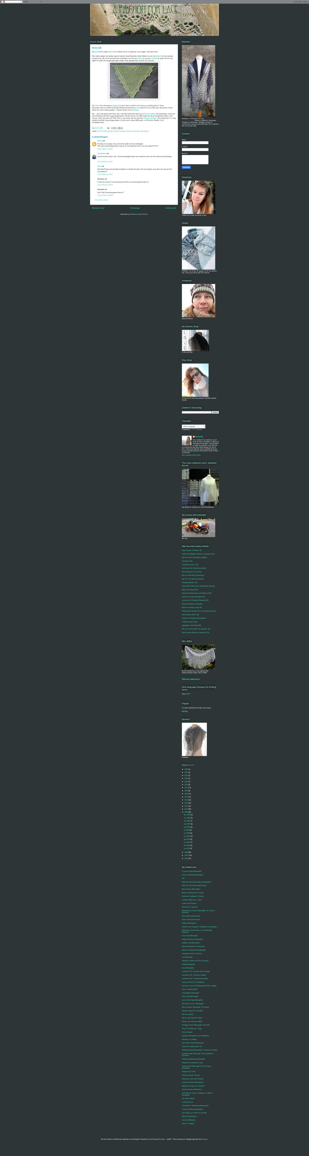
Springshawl (144, 131)
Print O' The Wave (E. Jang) (192, 1029)
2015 (186, 794)
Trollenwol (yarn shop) (189, 622)
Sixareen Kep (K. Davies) (191, 1075)
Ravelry (136, 110)
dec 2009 (187, 815)
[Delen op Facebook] (119, 128)
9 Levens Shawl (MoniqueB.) (192, 871)
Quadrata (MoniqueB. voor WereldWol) (195, 1036)
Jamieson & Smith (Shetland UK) (193, 597)
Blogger (204, 1139)
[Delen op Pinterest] (121, 128)
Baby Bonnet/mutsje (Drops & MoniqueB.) (196, 882)
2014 (186, 797)
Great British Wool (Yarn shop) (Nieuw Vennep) (198, 586)
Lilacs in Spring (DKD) (189, 989)
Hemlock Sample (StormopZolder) (194, 950)
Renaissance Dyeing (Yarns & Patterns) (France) (199, 611)
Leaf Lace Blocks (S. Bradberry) (193, 982)
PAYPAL (185, 711)
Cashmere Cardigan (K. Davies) (193, 896)
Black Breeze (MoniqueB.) (191, 889)
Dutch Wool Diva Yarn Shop (191, 572)
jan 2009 (187, 848)
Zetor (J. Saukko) (188, 1123)
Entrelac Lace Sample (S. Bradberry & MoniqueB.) (199, 927)
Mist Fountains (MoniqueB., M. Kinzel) (195, 1007)
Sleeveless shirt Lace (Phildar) (192, 1079)
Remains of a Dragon (189, 1039)
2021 (186, 775)
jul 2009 (187, 830)
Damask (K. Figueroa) (189, 907)
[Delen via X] (117, 128)
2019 (186, 781)
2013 (186, 800)
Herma (99, 141)
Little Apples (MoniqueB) (190, 993)
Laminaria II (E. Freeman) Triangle (194, 975)
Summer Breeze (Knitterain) (191, 1089)
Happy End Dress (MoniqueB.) (192, 939)
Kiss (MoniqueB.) (188, 968)
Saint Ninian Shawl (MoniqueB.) (193, 1043)
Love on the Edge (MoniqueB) (192, 1000)
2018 (186, 784)
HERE (188, 694)
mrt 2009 (187, 842)
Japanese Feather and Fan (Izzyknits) (195, 961)
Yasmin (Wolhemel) (188, 1120)
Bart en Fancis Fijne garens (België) (194, 557)
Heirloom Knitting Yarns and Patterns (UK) (196, 593)
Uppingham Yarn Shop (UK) (191, 625)
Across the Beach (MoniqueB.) (192, 875)
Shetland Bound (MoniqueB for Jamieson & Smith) (199, 1050)
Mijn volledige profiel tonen (191, 455)
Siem (99, 166)
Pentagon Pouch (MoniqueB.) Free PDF (196, 1025)
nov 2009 (187, 818)
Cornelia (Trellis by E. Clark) (192, 900)
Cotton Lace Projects (189, 903)
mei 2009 (187, 836)
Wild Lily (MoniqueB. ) (189, 1116)
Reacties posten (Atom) (139, 214)
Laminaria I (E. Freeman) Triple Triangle (196, 971)
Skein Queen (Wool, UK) (190, 615)
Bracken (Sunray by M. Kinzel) (192, 893)
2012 (186, 803)
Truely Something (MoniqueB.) (192, 1109)
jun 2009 (187, 833)
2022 (186, 772)
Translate (198, 429)
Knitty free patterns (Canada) (192, 604)
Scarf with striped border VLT (192, 1046)
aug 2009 (187, 827)
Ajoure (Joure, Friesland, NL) (192, 550)
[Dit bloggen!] (114, 128)
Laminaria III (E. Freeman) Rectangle (195, 978)
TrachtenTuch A (187, 1102)
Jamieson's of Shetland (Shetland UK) (195, 600)
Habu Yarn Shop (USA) (190, 590)
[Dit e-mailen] (112, 128)
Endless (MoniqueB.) (189, 923)
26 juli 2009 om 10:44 (104, 162)
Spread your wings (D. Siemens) (193, 1086)
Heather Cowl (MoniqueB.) (191, 943)
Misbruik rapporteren (191, 679)
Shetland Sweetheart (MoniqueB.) (193, 1059)
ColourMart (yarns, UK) (190, 565)
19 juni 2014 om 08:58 (105, 195)
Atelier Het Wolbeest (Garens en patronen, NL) (198, 554)
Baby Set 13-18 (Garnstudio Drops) (194, 885)
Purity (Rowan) (187, 1032)
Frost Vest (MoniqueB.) (190, 936)
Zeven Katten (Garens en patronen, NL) (195, 632)
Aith (183, 878)
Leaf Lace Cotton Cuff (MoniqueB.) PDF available (199, 986)
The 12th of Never (188, 1098)
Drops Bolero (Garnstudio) (191, 916)
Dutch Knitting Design (105, 131)
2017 (186, 787)
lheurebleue (101, 153)
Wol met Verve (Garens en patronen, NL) (196, 629)
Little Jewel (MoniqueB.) (190, 996)
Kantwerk (129, 131)
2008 (186, 852)
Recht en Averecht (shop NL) (192, 607)
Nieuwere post (98, 208)
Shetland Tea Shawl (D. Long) (192, 1063)
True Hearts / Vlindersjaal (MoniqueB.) (195, 1106)
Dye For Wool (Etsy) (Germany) (193, 575)
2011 (186, 806)
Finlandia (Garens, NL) (190, 582)
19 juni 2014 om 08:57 (105, 185)
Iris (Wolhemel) (187, 957)
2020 (186, 778)
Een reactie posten (101, 200)
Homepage (135, 208)
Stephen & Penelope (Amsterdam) (194, 618)
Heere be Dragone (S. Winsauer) (193, 946)
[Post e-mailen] (108, 128)
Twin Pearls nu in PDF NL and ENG (194, 1113)
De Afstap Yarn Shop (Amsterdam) (194, 568)
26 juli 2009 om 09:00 (104, 149)
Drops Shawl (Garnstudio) (191, 919)
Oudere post (170, 208)
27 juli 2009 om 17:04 (104, 174)
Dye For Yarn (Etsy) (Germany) (193, 579)
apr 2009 (187, 839)
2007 (186, 855)
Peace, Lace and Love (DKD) (192, 1021)
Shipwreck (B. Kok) (188, 1071)
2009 (186, 812)
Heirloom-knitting (148, 114)
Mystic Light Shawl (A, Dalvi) (192, 1018)
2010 (186, 809)
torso (138, 108)
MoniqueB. (199, 437)
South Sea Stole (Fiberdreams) (193, 1082)
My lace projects (187, 1014)
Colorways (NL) (187, 561)
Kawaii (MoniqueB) (188, 964)
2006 (186, 858)
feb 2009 (187, 845)
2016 (186, 791)
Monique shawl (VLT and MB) (192, 1011)
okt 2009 (187, 821)
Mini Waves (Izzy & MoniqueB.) (193, 1004)
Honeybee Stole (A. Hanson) (192, 953)
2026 (186, 769)
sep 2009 (187, 824)
